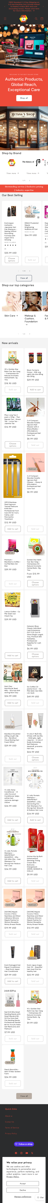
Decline (23, 1190)
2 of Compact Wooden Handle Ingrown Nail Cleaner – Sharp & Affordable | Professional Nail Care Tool (34, 482)
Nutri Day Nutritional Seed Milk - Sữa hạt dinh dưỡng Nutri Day (12, 689)
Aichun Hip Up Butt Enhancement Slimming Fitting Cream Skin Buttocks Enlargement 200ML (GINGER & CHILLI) (34, 863)
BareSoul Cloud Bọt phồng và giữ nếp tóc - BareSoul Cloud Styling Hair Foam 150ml (12, 738)
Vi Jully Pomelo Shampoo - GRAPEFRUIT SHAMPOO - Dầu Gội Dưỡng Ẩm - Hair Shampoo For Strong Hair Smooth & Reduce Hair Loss (35, 802)
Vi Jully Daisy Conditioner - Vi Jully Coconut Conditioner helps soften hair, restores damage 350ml (11, 796)
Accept (23, 1183)
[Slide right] (30, 180)
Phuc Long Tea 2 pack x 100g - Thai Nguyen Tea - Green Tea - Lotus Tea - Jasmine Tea (12, 419)
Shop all (24, 98)
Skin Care (9, 315)
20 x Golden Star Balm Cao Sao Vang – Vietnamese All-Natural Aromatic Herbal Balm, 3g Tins (12, 374)
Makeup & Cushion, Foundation (31, 318)
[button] (5, 19)
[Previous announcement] (5, 6)
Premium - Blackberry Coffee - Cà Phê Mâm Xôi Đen (12, 563)
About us (8, 1116)
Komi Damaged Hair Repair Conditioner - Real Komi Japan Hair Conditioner (12, 968)
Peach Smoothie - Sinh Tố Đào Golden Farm (12, 1071)
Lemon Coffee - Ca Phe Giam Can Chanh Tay (12, 614)
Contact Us (9, 1122)
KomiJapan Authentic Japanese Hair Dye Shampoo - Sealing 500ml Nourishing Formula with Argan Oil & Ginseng (10, 231)
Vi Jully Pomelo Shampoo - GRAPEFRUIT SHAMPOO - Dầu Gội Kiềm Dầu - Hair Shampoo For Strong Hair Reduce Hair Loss (12, 858)
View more (11, 173)
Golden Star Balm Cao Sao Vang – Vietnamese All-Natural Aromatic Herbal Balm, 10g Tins (34, 565)
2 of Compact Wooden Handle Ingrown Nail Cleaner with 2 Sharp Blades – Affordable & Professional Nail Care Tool (34, 427)
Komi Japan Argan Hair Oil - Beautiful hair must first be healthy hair (34, 968)
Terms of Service (12, 1127)
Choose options (11, 259)
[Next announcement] (43, 6)
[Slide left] (18, 180)
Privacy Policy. (13, 1176)
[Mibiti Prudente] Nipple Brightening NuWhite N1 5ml (32, 226)
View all (24, 278)
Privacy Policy (11, 1133)
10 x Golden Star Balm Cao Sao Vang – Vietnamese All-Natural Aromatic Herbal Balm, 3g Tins (35, 1014)
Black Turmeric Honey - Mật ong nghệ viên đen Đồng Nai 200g (35, 373)
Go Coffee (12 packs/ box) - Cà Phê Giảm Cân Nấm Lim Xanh (34, 690)
